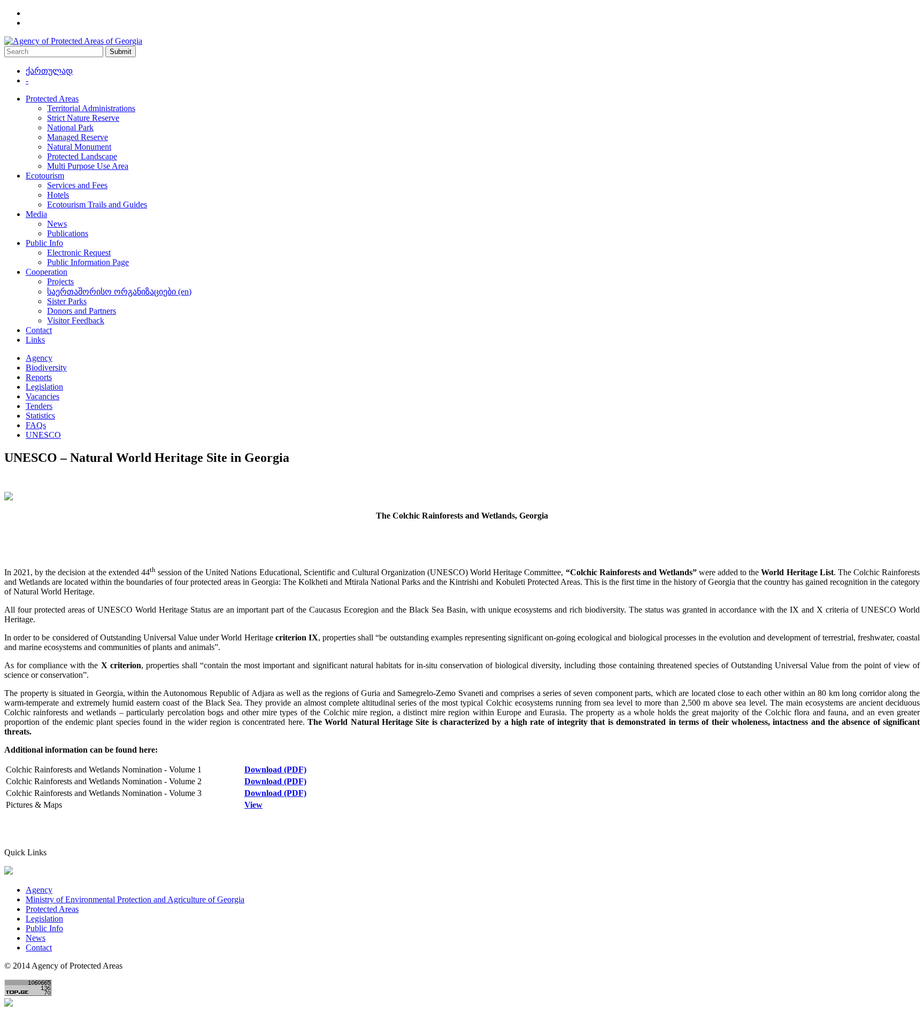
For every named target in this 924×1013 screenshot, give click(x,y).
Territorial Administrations (91, 108)
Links (35, 339)
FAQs (36, 425)
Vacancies (42, 396)
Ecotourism (45, 175)
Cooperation (46, 271)
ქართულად (49, 70)
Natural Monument (79, 146)
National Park (70, 127)
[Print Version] (8, 497)
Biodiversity (46, 367)
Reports (39, 377)
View (253, 804)
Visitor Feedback (75, 320)
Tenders (39, 406)
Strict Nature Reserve (83, 117)
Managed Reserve (77, 137)
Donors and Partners (81, 310)
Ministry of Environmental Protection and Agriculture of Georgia (135, 899)
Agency (39, 357)
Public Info (44, 243)
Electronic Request (79, 252)
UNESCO (43, 434)
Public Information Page (88, 262)
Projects (60, 281)
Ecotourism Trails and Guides (97, 204)
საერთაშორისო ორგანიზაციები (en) (119, 291)
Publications (67, 233)
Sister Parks (67, 301)
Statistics (40, 415)
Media (36, 214)
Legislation (44, 386)
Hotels (58, 194)
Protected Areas (52, 98)
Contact (39, 330)
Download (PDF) (275, 769)
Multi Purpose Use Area (87, 166)
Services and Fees (77, 185)
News (57, 223)
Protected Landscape (82, 156)
